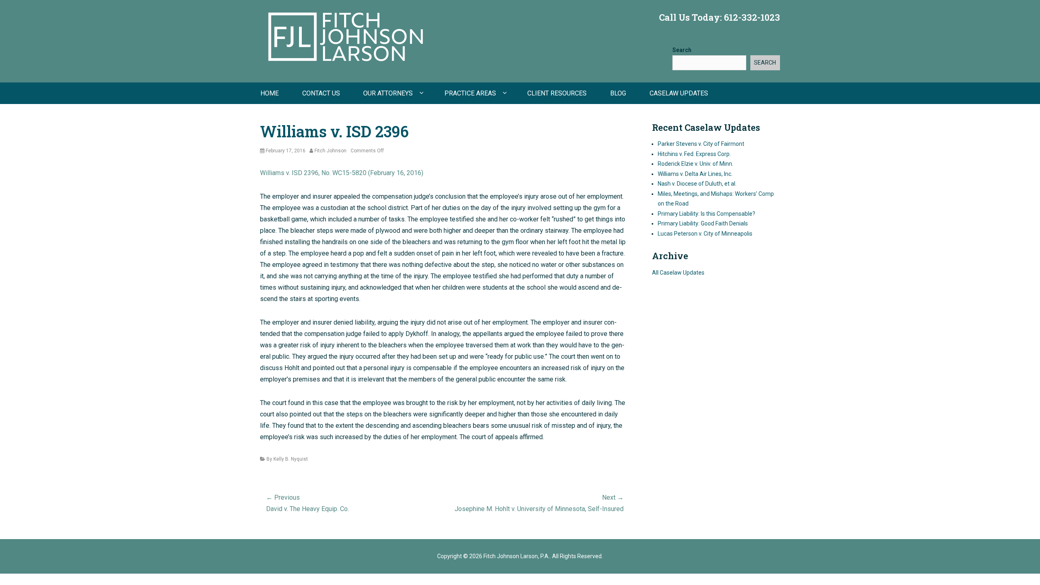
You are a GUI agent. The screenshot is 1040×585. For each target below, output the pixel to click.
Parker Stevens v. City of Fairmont (701, 144)
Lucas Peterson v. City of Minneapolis (705, 233)
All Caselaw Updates (678, 272)
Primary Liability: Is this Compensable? (706, 213)
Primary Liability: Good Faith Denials (703, 223)
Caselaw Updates (679, 93)
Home (269, 93)
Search (681, 50)
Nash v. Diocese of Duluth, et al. (697, 183)
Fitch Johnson (330, 151)
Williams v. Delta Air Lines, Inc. (695, 174)
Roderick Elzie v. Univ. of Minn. (695, 163)
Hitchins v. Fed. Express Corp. (694, 154)
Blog (618, 93)
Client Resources (557, 93)
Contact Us (321, 93)
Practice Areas (470, 93)
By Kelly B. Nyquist (287, 459)
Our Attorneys (388, 93)
